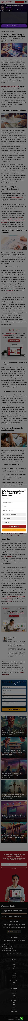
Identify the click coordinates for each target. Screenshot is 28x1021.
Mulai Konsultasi (15, 526)
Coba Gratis (14, 530)
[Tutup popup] (25, 490)
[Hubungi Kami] (21, 1018)
